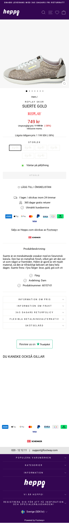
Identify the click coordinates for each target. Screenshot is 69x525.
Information (34, 473)
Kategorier (33, 465)
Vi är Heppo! (33, 494)
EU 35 (15, 147)
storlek (34, 142)
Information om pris (34, 299)
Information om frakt (34, 306)
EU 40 (41, 155)
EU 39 (28, 155)
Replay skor (34, 102)
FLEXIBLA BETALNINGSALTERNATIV (34, 319)
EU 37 (41, 147)
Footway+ (52, 230)
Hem (33, 97)
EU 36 (28, 147)
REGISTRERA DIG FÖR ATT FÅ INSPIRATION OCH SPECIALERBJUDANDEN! (34, 503)
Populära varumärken (33, 458)
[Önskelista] (57, 12)
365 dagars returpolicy (35, 312)
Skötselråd (34, 325)
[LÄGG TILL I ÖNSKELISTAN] (23, 367)
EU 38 (54, 147)
